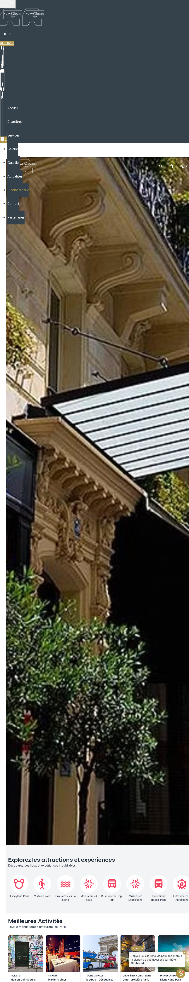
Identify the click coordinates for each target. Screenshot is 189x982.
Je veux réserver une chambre (165, 963)
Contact (13, 204)
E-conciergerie (18, 190)
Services (13, 135)
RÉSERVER (7, 43)
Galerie (12, 149)
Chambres (15, 122)
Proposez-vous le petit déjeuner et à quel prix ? (155, 956)
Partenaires (16, 217)
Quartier (13, 163)
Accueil (12, 108)
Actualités (15, 176)
